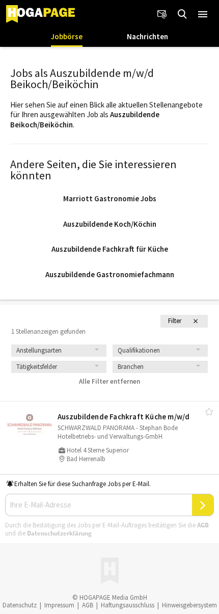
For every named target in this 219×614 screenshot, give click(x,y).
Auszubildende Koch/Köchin (109, 224)
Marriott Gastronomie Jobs (109, 198)
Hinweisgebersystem (189, 605)
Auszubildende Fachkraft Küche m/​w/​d (124, 416)
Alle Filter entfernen (109, 381)
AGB (203, 525)
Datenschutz (20, 605)
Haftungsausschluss (127, 605)
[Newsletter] (162, 14)
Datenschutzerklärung (59, 533)
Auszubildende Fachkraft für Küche (109, 249)
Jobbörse (67, 36)
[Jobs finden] (182, 14)
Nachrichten (147, 36)
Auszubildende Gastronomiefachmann (109, 274)
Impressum (59, 605)
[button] (203, 14)
